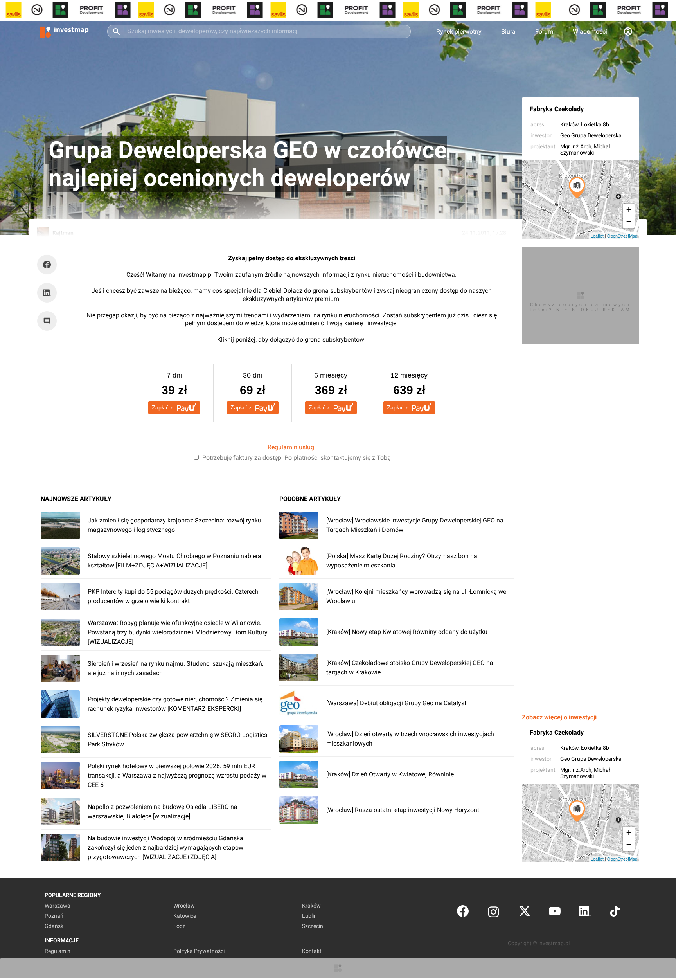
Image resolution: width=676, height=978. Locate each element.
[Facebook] (463, 912)
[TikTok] (615, 912)
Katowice (184, 916)
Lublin (309, 916)
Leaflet (597, 235)
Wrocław (184, 905)
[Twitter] (524, 912)
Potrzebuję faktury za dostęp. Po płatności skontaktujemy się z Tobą (296, 457)
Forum (544, 31)
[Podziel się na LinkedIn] (47, 293)
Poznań (54, 916)
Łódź (179, 926)
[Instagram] (493, 912)
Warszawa (57, 905)
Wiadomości (590, 31)
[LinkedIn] (585, 912)
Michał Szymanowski (585, 149)
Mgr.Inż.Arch (576, 146)
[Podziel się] (49, 264)
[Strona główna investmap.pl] (64, 31)
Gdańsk (54, 926)
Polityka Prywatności (199, 951)
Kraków (569, 124)
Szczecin (312, 926)
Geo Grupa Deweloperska (591, 135)
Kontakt (312, 951)
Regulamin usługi (292, 447)
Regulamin (57, 951)
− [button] (628, 222)
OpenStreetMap (622, 235)
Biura (508, 31)
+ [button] (628, 209)
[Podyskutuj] (49, 321)
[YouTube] (555, 912)
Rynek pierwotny (459, 31)
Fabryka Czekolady (557, 109)
